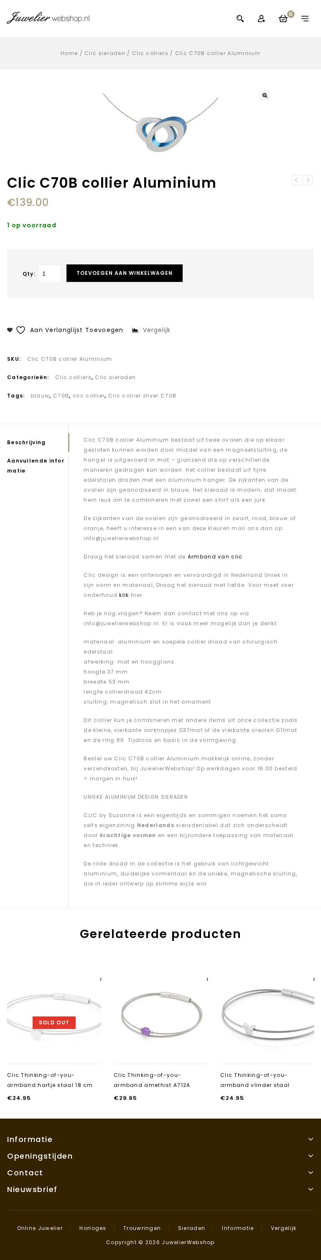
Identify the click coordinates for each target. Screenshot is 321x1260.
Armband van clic (215, 556)
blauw (40, 395)
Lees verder (54, 1053)
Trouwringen (142, 1228)
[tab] (38, 442)
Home (69, 53)
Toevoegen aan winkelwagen (124, 273)
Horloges (92, 1228)
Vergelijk (284, 1228)
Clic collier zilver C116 (308, 180)
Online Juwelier (40, 1228)
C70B (61, 395)
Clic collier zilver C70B (142, 395)
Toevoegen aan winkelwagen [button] (160, 1048)
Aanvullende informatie (35, 465)
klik (123, 595)
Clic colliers (150, 53)
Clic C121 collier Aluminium (296, 180)
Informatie (238, 1228)
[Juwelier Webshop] (48, 17)
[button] (265, 96)
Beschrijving (26, 442)
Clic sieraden (104, 53)
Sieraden (191, 1228)
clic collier (89, 395)
